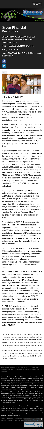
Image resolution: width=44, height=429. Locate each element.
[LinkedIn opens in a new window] (4, 66)
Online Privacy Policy (8, 418)
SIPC (11, 369)
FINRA (8, 369)
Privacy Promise (12, 420)
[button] (37, 4)
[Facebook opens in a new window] (4, 61)
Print (4, 73)
